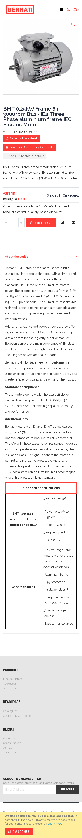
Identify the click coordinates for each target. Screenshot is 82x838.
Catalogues (10, 711)
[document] (41, 824)
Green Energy (12, 742)
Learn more (55, 823)
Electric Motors (12, 678)
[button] (73, 27)
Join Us (7, 747)
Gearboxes (9, 683)
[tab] (41, 257)
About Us (9, 738)
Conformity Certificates (17, 715)
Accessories (10, 688)
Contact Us (10, 752)
